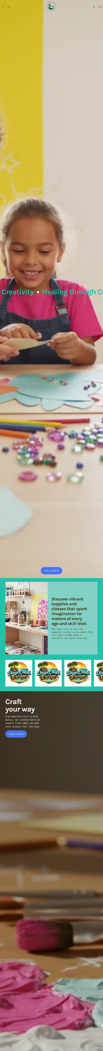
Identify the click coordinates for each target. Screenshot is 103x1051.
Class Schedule (51, 570)
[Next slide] (95, 674)
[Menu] (3, 7)
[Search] (9, 7)
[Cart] (100, 7)
